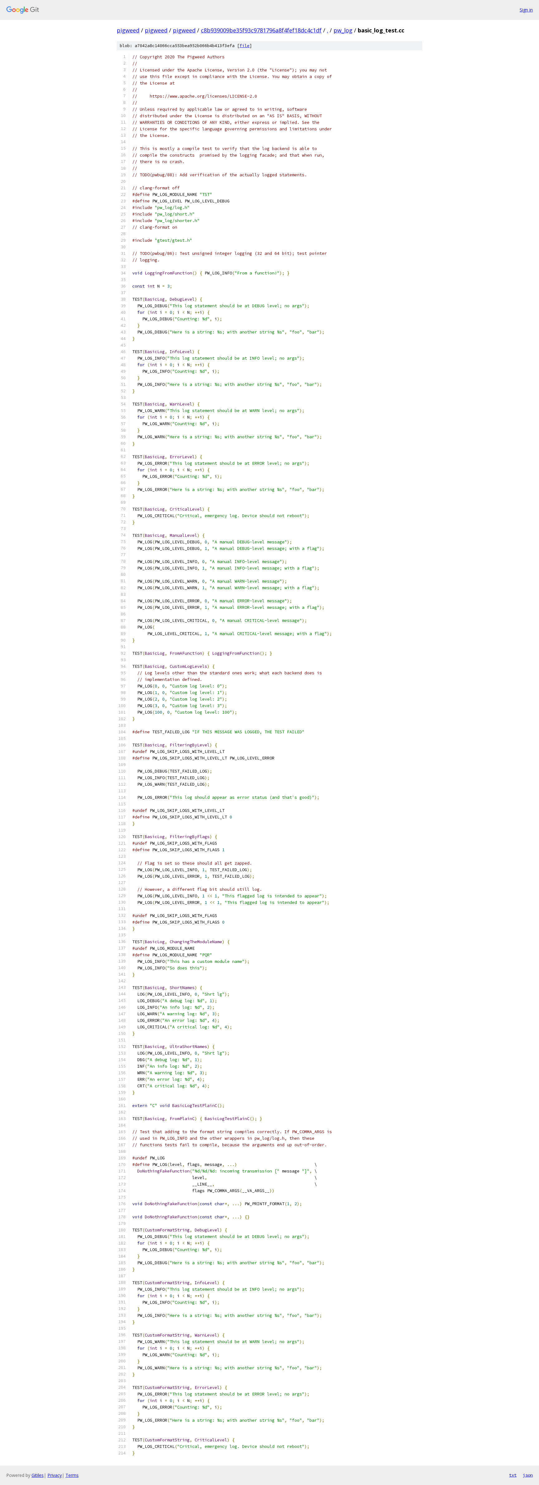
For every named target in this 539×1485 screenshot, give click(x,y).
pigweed (128, 30)
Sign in (526, 10)
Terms (72, 1475)
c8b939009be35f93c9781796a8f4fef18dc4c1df (261, 30)
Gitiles (38, 1475)
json (528, 1475)
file (245, 45)
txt (513, 1475)
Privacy (54, 1475)
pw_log (342, 30)
